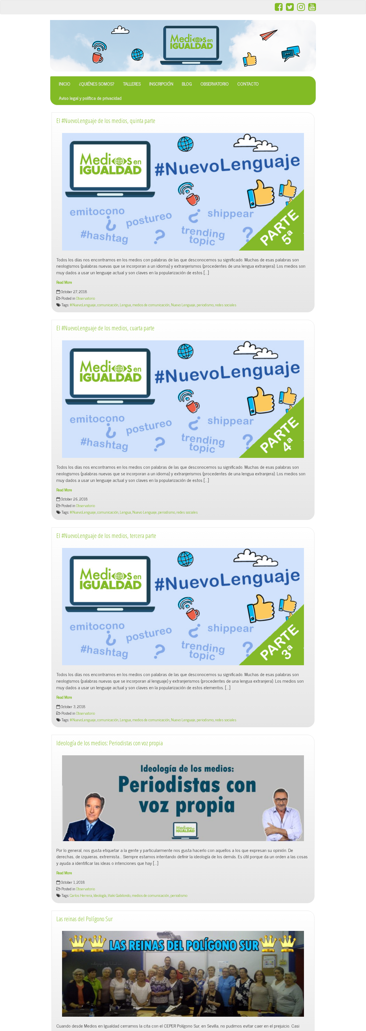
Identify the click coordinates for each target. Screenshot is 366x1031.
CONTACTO (248, 83)
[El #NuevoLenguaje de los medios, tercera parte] (183, 606)
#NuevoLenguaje (83, 304)
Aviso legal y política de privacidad (90, 98)
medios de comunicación (151, 304)
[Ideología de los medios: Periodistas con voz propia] (183, 798)
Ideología (100, 895)
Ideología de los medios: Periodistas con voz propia (109, 742)
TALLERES (132, 83)
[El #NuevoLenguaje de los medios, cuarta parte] (183, 399)
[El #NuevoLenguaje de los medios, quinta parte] (183, 191)
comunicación (107, 304)
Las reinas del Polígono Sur (84, 918)
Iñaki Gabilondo (119, 895)
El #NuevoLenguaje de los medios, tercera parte (106, 535)
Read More (64, 282)
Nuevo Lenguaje (183, 304)
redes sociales (225, 304)
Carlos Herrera (81, 895)
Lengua (125, 304)
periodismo (205, 304)
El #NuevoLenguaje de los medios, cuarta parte (105, 327)
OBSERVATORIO (214, 83)
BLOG (187, 83)
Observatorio (85, 298)
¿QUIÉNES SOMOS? (96, 83)
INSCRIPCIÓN (161, 83)
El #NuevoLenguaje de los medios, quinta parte (105, 120)
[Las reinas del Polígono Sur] (183, 973)
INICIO (64, 83)
